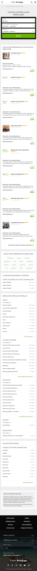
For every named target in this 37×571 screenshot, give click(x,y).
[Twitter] (16, 565)
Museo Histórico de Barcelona (9, 362)
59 (32, 119)
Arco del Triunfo (6, 348)
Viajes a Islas (10, 528)
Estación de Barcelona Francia (10, 394)
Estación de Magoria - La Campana (11, 411)
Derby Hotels (6, 462)
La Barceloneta (6, 325)
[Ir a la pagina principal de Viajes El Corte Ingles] (17, 2)
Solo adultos (29, 268)
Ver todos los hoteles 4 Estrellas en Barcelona (20, 245)
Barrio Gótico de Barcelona (9, 317)
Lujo (15, 261)
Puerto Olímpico (6, 425)
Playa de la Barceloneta (8, 357)
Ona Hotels (5, 459)
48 (32, 192)
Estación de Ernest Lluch (8, 399)
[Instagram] (20, 565)
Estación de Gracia (7, 402)
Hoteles (10, 524)
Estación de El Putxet (7, 397)
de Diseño (27, 258)
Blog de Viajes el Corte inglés (11, 555)
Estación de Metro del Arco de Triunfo (11, 345)
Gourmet (31, 264)
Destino (4, 19)
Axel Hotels (5, 450)
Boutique (6, 264)
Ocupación (5, 29)
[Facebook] (12, 565)
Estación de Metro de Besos (9, 368)
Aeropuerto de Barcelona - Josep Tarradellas (13, 435)
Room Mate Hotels (7, 456)
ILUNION (5, 453)
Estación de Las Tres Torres (9, 408)
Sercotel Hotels (6, 470)
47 (32, 143)
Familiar (21, 261)
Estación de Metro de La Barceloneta (11, 354)
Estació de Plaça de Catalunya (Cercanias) (12, 385)
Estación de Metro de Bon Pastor (10, 371)
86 (32, 216)
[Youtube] (25, 565)
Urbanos (19, 258)
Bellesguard (5, 365)
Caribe (27, 518)
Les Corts (5, 331)
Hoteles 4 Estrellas (18, 285)
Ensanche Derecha (7, 311)
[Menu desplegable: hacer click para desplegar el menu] (2, 2)
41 (32, 240)
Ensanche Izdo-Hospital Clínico (10, 308)
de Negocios (10, 258)
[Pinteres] (8, 565)
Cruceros (27, 521)
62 (32, 70)
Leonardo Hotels (6, 473)
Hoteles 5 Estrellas (18, 288)
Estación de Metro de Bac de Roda (10, 351)
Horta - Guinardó (6, 322)
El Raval (5, 314)
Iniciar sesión (35, 2)
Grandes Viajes (10, 521)
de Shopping (30, 261)
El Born (4, 328)
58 (32, 95)
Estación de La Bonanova (8, 405)
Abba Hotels (5, 467)
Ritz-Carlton (5, 465)
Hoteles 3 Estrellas (18, 282)
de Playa (14, 264)
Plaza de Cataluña (7, 305)
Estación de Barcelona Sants (9, 391)
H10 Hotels (5, 476)
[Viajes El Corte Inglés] (18, 561)
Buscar (18, 36)
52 (32, 167)
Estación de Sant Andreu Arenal (10, 388)
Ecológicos (13, 268)
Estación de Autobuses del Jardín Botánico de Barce (14, 359)
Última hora (10, 518)
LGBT (21, 268)
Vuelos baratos (27, 524)
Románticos (7, 261)
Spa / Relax (22, 264)
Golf (6, 268)
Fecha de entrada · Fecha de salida (10, 24)
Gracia (4, 319)
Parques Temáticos (27, 528)
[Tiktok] (29, 565)
